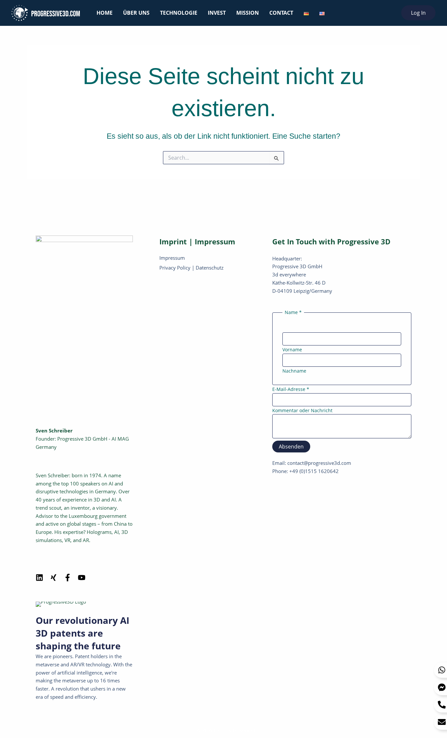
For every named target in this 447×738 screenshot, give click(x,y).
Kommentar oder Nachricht (302, 410)
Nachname (294, 371)
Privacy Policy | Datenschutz (191, 267)
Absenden (291, 446)
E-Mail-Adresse (290, 389)
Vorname (292, 349)
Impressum (172, 258)
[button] (418, 12)
